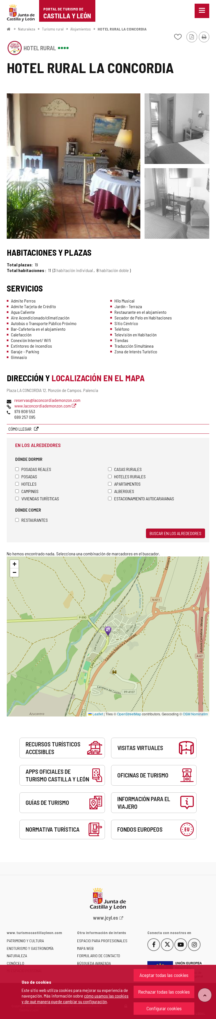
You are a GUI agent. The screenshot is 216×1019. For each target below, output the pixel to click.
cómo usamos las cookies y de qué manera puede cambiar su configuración (75, 998)
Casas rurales (128, 469)
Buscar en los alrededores (175, 533)
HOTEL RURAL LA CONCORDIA (122, 29)
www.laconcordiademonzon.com (43, 405)
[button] (14, 564)
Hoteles (29, 484)
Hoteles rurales (130, 476)
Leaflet (97, 713)
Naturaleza (26, 29)
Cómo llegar (20, 428)
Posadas (29, 476)
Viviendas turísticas (40, 498)
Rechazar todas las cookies (164, 992)
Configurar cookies (164, 1008)
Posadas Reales (36, 469)
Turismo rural (53, 29)
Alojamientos (80, 29)
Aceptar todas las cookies (164, 975)
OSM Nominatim (195, 713)
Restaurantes (34, 520)
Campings (30, 491)
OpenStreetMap (129, 713)
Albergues (124, 491)
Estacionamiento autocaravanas (144, 498)
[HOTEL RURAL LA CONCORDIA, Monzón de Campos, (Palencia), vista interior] (73, 166)
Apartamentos (127, 484)
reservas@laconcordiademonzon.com (47, 400)
